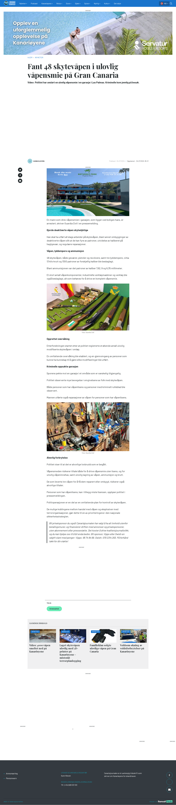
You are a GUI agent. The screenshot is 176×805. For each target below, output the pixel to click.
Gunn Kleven (38, 161)
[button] (20, 170)
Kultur (106, 3)
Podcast (34, 3)
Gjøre (77, 3)
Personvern (11, 778)
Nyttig (96, 3)
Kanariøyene (46, 3)
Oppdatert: (131, 161)
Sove (68, 3)
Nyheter (22, 3)
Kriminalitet (54, 609)
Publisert (112, 161)
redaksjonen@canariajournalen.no (76, 782)
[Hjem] (10, 3)
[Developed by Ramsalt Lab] (165, 801)
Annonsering (12, 773)
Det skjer (117, 3)
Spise (86, 3)
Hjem (30, 57)
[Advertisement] (81, 572)
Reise (58, 3)
